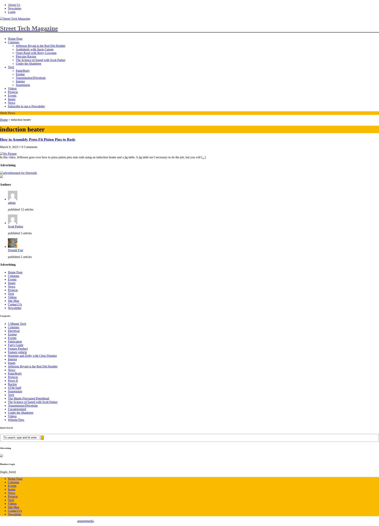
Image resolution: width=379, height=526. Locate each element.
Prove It (13, 380)
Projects (13, 92)
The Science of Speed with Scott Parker (40, 60)
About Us (14, 5)
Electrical (14, 330)
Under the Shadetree (28, 63)
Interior (20, 81)
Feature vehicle (17, 352)
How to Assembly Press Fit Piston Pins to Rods (37, 139)
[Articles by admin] (12, 199)
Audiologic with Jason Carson (34, 49)
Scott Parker (15, 226)
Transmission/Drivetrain (31, 77)
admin (12, 202)
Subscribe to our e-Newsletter (26, 106)
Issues (11, 99)
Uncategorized (17, 409)
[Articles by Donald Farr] (12, 246)
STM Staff (14, 387)
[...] (203, 157)
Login (11, 12)
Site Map (13, 300)
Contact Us (15, 304)
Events (12, 95)
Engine (20, 74)
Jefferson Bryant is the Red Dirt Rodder (40, 45)
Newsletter (14, 8)
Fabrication (15, 341)
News (11, 102)
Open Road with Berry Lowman (36, 53)
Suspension (23, 85)
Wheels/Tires (16, 419)
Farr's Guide (15, 345)
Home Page (15, 38)
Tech (11, 67)
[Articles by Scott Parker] (12, 223)
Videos (12, 88)
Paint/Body (23, 70)
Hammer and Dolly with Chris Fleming (32, 355)
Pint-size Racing (26, 56)
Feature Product (18, 348)
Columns (13, 42)
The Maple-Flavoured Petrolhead (28, 398)
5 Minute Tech (17, 323)
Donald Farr (15, 250)
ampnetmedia (85, 521)
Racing (12, 384)
